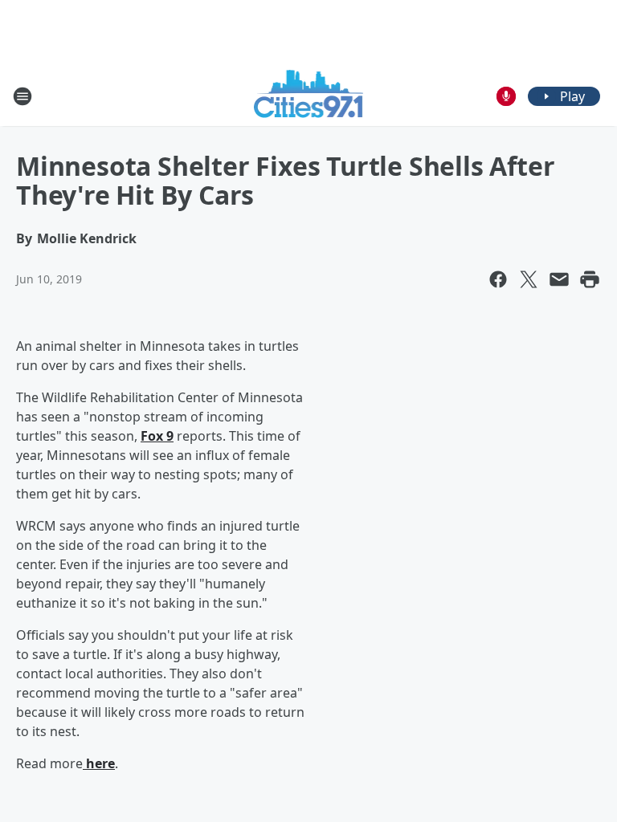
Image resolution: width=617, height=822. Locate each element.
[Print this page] (589, 279)
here (99, 763)
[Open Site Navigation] (22, 96)
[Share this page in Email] (559, 279)
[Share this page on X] (528, 279)
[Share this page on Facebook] (498, 279)
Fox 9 (157, 436)
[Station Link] (309, 96)
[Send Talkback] (506, 96)
